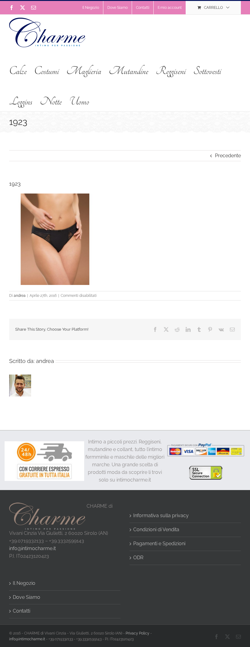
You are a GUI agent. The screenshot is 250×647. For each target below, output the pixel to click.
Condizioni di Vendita (156, 529)
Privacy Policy (137, 633)
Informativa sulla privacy (161, 515)
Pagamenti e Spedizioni (159, 543)
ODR (138, 557)
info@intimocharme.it (32, 548)
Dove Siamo (26, 597)
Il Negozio (24, 583)
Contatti (21, 611)
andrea (20, 295)
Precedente (228, 155)
